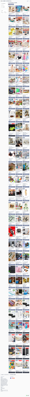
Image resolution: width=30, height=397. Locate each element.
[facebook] (10, 378)
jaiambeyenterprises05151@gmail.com (4, 390)
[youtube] (13, 378)
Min (1, 11)
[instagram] (12, 378)
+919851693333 (3, 388)
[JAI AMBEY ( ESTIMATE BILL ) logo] (1, 1)
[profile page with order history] (27, 1)
